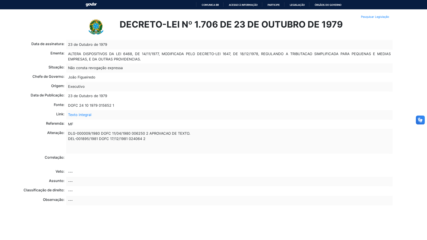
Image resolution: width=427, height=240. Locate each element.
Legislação (297, 4)
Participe (274, 4)
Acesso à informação (243, 4)
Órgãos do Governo (328, 4)
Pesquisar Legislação (375, 16)
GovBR (91, 4)
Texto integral (79, 114)
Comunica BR (210, 4)
